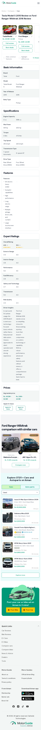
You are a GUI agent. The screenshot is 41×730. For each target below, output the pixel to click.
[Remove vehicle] (14, 27)
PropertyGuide (27, 678)
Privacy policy (6, 682)
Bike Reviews (6, 634)
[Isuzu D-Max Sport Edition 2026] (20, 504)
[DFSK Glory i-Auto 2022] (20, 563)
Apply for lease (8, 408)
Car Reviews (6, 630)
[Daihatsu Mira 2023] (20, 518)
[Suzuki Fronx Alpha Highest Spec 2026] (20, 532)
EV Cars (5, 638)
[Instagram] (18, 706)
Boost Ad (5, 701)
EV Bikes (5, 642)
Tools (4, 661)
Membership (6, 693)
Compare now (20, 465)
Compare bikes (7, 649)
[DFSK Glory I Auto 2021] (20, 548)
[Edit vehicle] (16, 36)
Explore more (20, 575)
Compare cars (7, 646)
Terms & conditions (8, 678)
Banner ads (5, 697)
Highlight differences (25, 58)
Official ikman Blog (28, 674)
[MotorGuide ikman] (9, 3)
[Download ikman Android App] (30, 693)
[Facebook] (13, 706)
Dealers (4, 657)
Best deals (10, 47)
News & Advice (7, 653)
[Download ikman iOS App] (30, 698)
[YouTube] (27, 706)
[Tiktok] (22, 706)
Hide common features (11, 58)
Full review (10, 43)
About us (5, 674)
